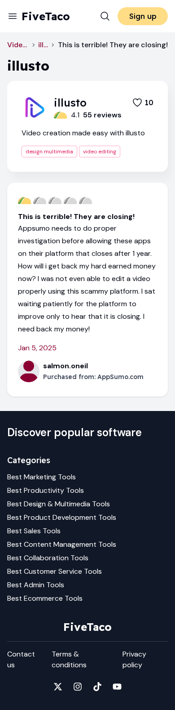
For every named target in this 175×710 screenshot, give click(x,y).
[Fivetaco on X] (58, 687)
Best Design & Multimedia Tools (58, 504)
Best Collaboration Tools (47, 558)
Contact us (21, 659)
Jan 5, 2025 (37, 348)
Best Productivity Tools (45, 490)
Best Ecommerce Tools (45, 598)
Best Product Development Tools (61, 517)
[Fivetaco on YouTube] (117, 687)
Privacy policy (134, 659)
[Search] (105, 16)
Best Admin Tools (35, 584)
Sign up (143, 16)
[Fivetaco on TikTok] (97, 687)
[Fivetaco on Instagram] (78, 687)
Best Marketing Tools (41, 477)
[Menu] (12, 16)
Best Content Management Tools (61, 544)
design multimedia (49, 151)
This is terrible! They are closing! (76, 216)
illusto (43, 44)
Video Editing (18, 44)
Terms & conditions (69, 659)
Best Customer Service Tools (54, 571)
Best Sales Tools (34, 531)
